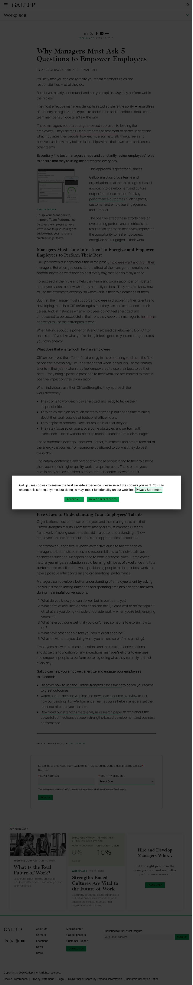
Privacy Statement (149, 490)
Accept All (74, 499)
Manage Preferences (103, 499)
